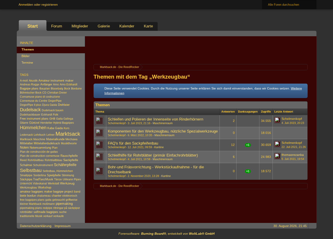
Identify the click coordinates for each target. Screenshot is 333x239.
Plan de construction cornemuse (40, 155)
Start (32, 26)
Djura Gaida (49, 104)
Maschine (39, 139)
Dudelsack (30, 109)
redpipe (47, 208)
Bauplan (44, 88)
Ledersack (26, 134)
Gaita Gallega (64, 118)
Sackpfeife (70, 160)
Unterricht (26, 183)
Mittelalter (26, 143)
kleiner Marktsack (30, 203)
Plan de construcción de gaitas (39, 151)
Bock (67, 88)
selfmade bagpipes (46, 212)
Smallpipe (26, 175)
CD (44, 92)
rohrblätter (26, 212)
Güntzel (34, 122)
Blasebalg (57, 88)
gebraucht (58, 199)
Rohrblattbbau (53, 160)
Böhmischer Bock (30, 92)
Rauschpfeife (69, 155)
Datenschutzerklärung (35, 226)
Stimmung (68, 175)
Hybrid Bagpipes (63, 122)
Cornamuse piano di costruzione (40, 96)
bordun (31, 195)
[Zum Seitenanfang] (311, 225)
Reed (23, 160)
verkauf (47, 216)
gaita (48, 199)
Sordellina (39, 175)
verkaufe (58, 216)
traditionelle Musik (31, 216)
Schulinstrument (43, 165)
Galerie (104, 26)
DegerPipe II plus (30, 104)
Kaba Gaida (55, 128)
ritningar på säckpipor (66, 208)
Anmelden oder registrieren (38, 4)
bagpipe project (63, 191)
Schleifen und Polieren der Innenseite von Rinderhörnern (155, 119)
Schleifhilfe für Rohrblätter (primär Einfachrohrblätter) (153, 155)
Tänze (58, 179)
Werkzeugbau (28, 187)
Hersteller (46, 122)
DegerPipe (55, 100)
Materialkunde (55, 139)
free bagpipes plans (32, 199)
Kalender (126, 26)
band (77, 191)
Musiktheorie (69, 143)
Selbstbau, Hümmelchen (58, 171)
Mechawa (71, 139)
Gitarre (24, 122)
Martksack (26, 139)
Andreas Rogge (29, 84)
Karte (148, 26)
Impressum (63, 226)
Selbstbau (31, 170)
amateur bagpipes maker (36, 191)
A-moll (24, 80)
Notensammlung (40, 147)
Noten (24, 147)
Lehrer (50, 134)
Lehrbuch (40, 134)
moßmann (48, 203)
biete (23, 195)
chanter (56, 195)
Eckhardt (46, 114)
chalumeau (44, 195)
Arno (56, 84)
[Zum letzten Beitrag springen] (277, 120)
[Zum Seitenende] (311, 33)
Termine (27, 62)
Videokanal (40, 183)
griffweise (71, 199)
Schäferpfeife (65, 164)
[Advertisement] (200, 49)
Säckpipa (26, 179)
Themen (28, 49)
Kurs (66, 128)
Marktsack (68, 134)
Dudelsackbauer (30, 114)
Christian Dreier (57, 92)
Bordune (76, 88)
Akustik (33, 80)
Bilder (26, 56)
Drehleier (64, 104)
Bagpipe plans (29, 88)
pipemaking (64, 203)
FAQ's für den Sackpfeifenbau (133, 143)
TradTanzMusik (43, 179)
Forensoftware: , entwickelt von (166, 233)
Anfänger (46, 84)
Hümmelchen (33, 127)
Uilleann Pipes (72, 179)
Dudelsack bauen (52, 110)
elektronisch (69, 195)
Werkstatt (53, 183)
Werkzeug (67, 183)
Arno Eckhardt (68, 84)
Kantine (159, 147)
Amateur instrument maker (56, 80)
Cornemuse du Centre (33, 100)
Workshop (44, 187)
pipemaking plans (31, 208)
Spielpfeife (54, 175)
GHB (52, 118)
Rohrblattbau (36, 160)
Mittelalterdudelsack (47, 143)
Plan (55, 147)
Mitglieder (80, 26)
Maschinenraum (163, 123)
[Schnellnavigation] (305, 33)
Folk (55, 114)
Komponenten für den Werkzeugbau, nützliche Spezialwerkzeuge (163, 131)
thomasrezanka (293, 155)
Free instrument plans (34, 118)
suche (63, 212)
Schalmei (26, 165)
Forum (56, 26)
